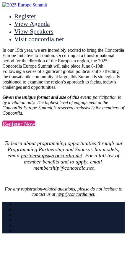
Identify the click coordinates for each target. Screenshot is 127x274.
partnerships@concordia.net (51, 155)
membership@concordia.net (63, 168)
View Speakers (33, 31)
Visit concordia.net (39, 39)
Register (25, 16)
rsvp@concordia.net (75, 194)
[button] (18, 124)
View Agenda (32, 23)
